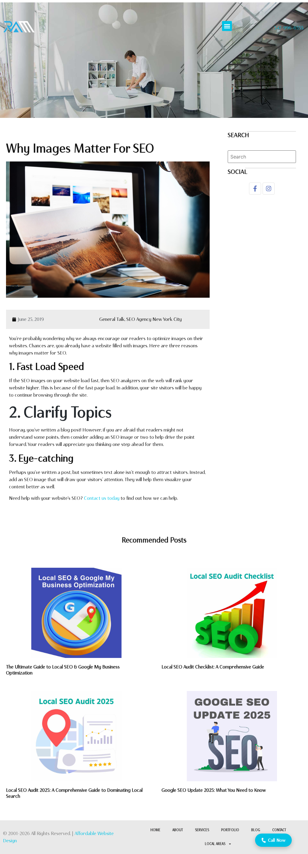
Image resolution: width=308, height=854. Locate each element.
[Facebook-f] (255, 189)
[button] (227, 26)
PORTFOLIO (230, 830)
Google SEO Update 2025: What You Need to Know (214, 790)
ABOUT (177, 830)
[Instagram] (269, 189)
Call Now (277, 840)
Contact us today (101, 498)
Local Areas (215, 844)
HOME (155, 830)
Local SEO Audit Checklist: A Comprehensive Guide (213, 667)
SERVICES (202, 830)
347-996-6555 (288, 28)
